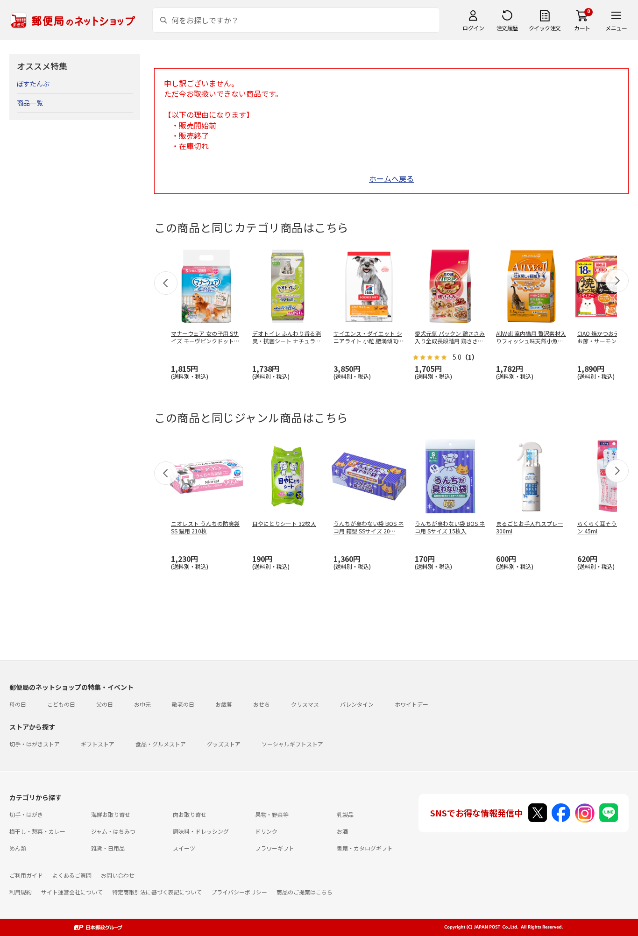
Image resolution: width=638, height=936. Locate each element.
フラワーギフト (274, 848)
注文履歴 (507, 28)
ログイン (473, 28)
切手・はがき (26, 814)
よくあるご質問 (72, 875)
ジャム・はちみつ (113, 831)
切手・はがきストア (34, 744)
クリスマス (305, 704)
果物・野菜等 (272, 814)
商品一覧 (30, 102)
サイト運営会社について (72, 892)
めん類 (17, 848)
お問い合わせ (118, 875)
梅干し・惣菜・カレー (37, 831)
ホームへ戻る (391, 178)
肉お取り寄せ (189, 814)
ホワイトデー (411, 704)
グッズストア (224, 744)
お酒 (342, 831)
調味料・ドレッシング (201, 831)
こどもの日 (61, 704)
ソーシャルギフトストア (292, 744)
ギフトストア (97, 744)
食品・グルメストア (160, 744)
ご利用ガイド (26, 875)
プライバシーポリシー (239, 892)
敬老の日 (183, 704)
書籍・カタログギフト (365, 848)
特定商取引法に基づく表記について (157, 892)
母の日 (17, 704)
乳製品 (345, 814)
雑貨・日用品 (108, 848)
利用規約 (20, 892)
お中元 (142, 704)
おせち (261, 704)
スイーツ (184, 848)
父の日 (104, 704)
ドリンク (266, 831)
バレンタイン (357, 704)
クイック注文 (545, 28)
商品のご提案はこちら (304, 892)
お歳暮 (223, 704)
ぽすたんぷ (33, 83)
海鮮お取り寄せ (110, 814)
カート (582, 28)
